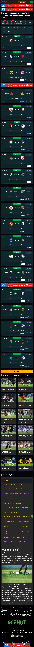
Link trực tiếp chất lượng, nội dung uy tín (12, 503)
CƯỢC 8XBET (22, 2)
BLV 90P (26, 27)
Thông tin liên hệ (7, 546)
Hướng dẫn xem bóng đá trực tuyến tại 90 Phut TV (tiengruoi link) (17, 517)
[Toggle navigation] (31, 2)
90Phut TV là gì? (7, 480)
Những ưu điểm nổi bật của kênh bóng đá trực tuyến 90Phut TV (16, 489)
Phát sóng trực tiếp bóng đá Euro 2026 (12, 512)
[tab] (3, 22)
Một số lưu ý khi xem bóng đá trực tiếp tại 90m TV (14, 541)
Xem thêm (16, 371)
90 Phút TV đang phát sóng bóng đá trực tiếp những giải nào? (16, 508)
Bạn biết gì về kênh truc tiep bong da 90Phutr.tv (14, 485)
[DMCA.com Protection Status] (17, 635)
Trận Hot (16, 27)
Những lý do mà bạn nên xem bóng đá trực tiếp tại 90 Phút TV (16, 527)
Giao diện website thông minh (10, 499)
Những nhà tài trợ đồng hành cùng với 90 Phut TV (14, 537)
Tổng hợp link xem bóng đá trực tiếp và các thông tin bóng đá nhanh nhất (16, 494)
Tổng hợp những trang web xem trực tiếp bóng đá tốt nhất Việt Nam (16, 532)
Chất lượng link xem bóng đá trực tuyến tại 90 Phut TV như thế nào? (16, 522)
